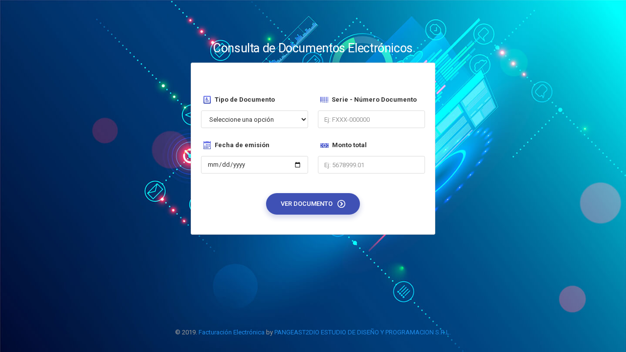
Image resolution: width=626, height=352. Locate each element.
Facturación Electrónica (232, 332)
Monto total (349, 145)
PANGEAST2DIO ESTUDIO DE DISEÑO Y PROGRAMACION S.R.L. (362, 332)
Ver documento (307, 203)
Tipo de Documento (245, 99)
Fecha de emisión (242, 145)
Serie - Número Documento (374, 99)
